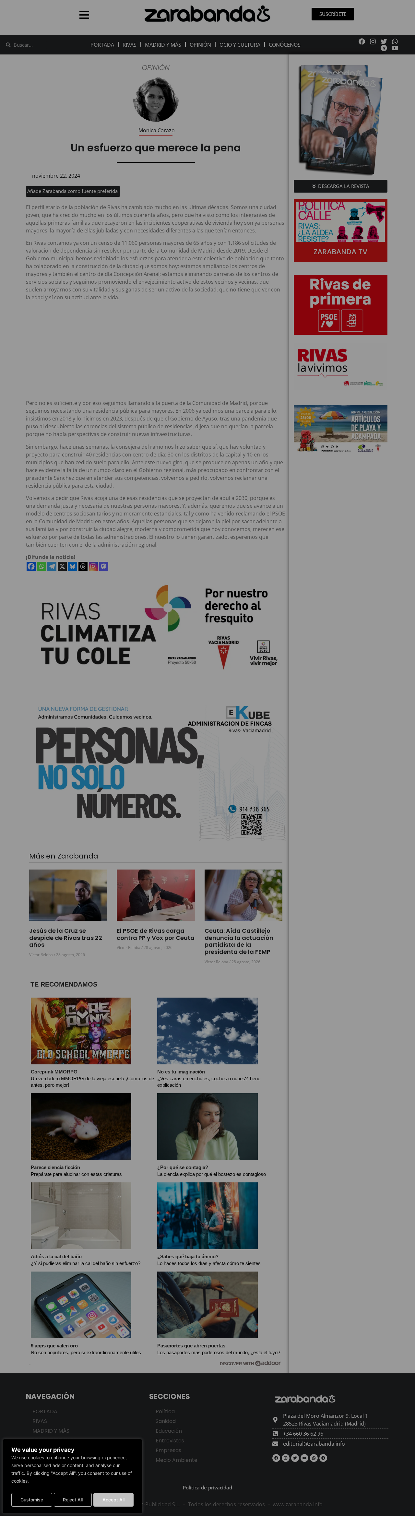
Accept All (113, 1499)
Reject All (73, 1499)
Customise (31, 1499)
